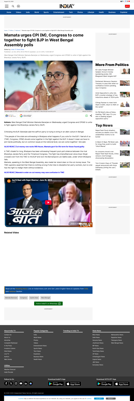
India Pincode (8, 372)
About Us (7, 337)
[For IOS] (122, 383)
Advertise (7, 340)
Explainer (123, 12)
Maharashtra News (117, 335)
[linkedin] (26, 383)
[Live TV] (127, 6)
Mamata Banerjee (11, 298)
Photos (80, 12)
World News (37, 337)
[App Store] (73, 383)
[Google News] (10, 116)
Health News (38, 359)
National (17, 30)
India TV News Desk (17, 49)
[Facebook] (6, 383)
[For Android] (104, 383)
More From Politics (112, 65)
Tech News (37, 351)
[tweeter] (11, 383)
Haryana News (97, 340)
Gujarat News (97, 359)
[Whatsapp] (86, 115)
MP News (96, 345)
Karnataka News (98, 365)
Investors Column (9, 348)
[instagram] (16, 383)
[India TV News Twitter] (127, 1)
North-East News (98, 348)
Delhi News (96, 337)
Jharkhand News (98, 343)
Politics (11, 30)
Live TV (6, 354)
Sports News (38, 348)
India (28, 12)
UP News (95, 354)
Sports (46, 12)
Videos (18, 12)
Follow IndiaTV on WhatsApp (46, 304)
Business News (38, 356)
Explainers (37, 354)
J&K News (96, 362)
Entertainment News (40, 345)
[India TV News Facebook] (125, 1)
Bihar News (96, 335)
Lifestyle (91, 12)
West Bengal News (117, 343)
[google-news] (31, 383)
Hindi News (7, 351)
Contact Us (7, 335)
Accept (99, 398)
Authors (6, 356)
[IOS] (121, 1)
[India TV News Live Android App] (56, 383)
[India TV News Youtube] (129, 1)
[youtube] (21, 383)
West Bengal (45, 298)
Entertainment (58, 12)
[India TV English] (67, 6)
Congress (23, 298)
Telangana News (116, 340)
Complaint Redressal (10, 343)
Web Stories (8, 359)
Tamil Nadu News (98, 351)
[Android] (123, 1)
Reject (110, 398)
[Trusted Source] (25, 116)
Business (112, 12)
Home (9, 12)
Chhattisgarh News (99, 356)
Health (101, 12)
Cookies (20, 398)
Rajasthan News (116, 337)
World (36, 12)
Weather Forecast (9, 369)
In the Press (8, 345)
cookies (88, 398)
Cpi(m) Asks (34, 298)
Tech (71, 12)
